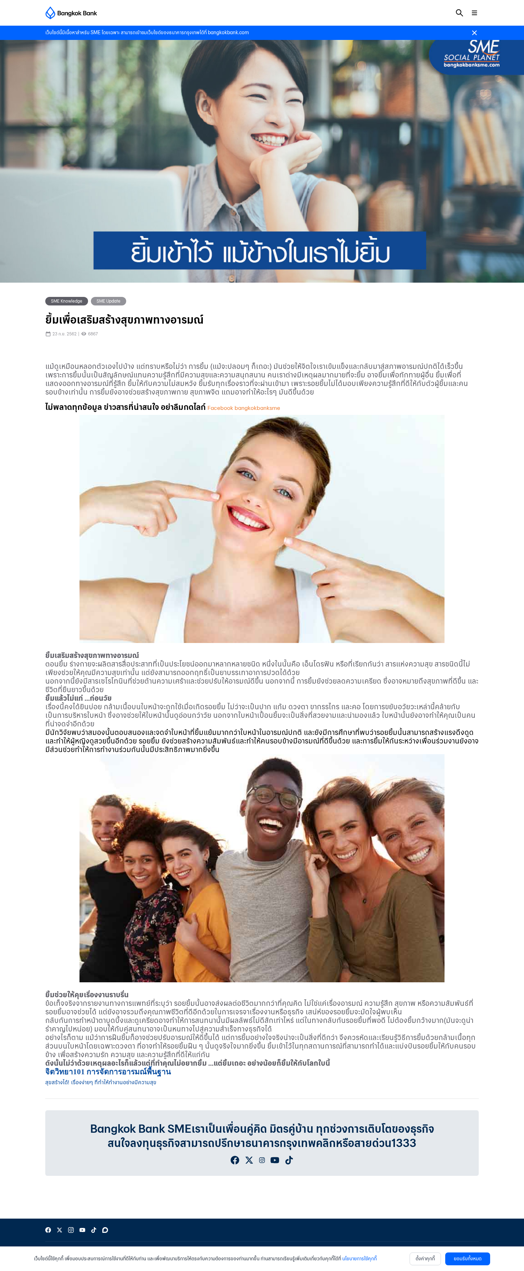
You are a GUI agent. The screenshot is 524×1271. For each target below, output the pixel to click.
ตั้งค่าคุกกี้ (425, 1259)
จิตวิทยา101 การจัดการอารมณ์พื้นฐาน (108, 1071)
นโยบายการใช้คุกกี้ (359, 1259)
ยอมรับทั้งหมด (468, 1259)
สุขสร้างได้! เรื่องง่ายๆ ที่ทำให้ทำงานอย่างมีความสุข (100, 1082)
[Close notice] (474, 33)
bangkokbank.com (228, 33)
